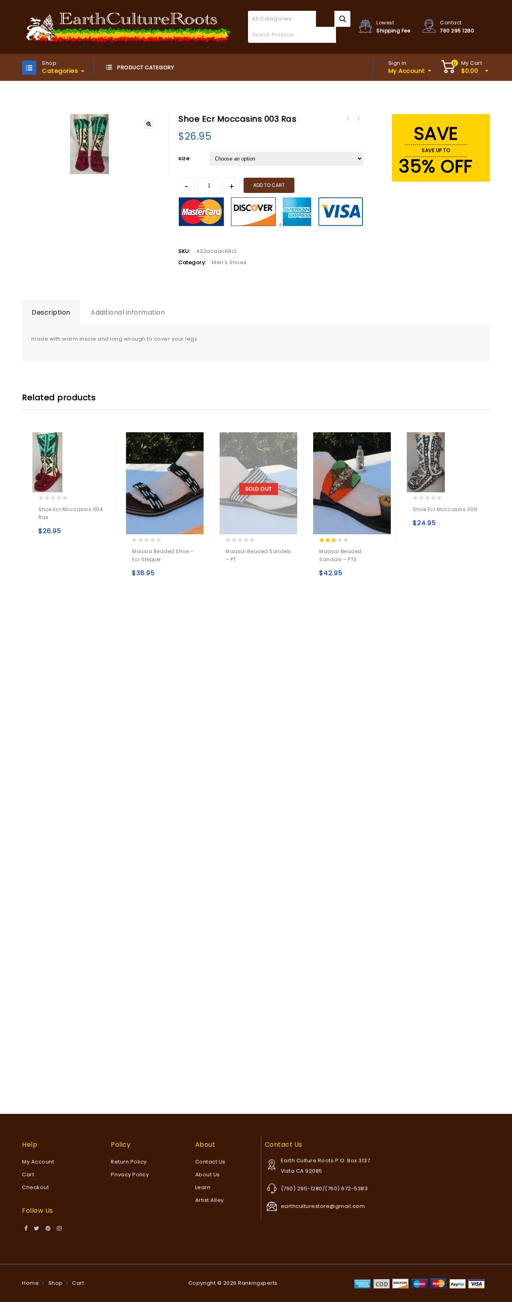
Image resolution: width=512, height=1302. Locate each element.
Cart (28, 1174)
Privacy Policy (130, 1174)
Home (30, 1283)
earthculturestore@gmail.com (323, 1206)
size (184, 158)
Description (51, 312)
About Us (207, 1174)
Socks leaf (358, 118)
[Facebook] (26, 1229)
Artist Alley (209, 1200)
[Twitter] (37, 1229)
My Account (38, 1162)
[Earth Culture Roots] (129, 26)
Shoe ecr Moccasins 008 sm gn (347, 118)
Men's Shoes (229, 262)
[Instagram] (59, 1229)
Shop (55, 1283)
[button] (149, 124)
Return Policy (129, 1162)
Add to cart (269, 185)
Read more (233, 577)
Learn (203, 1187)
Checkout (35, 1187)
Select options (46, 535)
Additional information (128, 312)
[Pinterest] (48, 1229)
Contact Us (210, 1162)
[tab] (51, 312)
